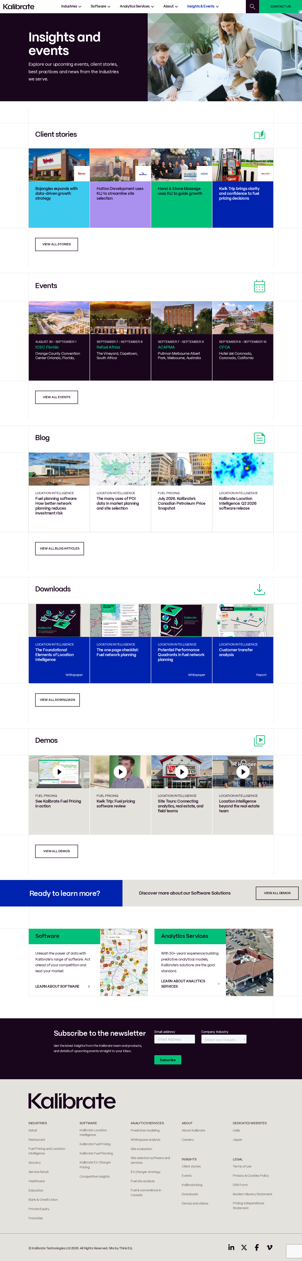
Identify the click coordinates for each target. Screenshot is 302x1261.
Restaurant (37, 1139)
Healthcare (37, 1181)
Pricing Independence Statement (248, 1206)
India (236, 1130)
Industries (69, 6)
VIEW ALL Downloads (57, 700)
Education (36, 1190)
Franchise (36, 1218)
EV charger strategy (146, 1172)
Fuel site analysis (143, 1181)
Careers (188, 1139)
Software (98, 6)
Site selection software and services (150, 1161)
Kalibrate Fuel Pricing (95, 1144)
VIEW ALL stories (56, 244)
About (168, 6)
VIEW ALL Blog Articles (59, 548)
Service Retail (38, 1172)
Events (187, 1175)
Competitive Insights (94, 1176)
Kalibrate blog (192, 1185)
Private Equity (39, 1209)
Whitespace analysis (145, 1139)
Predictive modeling (145, 1130)
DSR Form (240, 1185)
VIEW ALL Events (56, 397)
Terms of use (242, 1166)
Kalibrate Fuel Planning (96, 1153)
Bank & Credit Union (43, 1199)
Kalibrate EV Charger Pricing (95, 1165)
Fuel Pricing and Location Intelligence (47, 1151)
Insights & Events (200, 6)
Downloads (190, 1194)
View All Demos (277, 893)
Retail (33, 1130)
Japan (237, 1139)
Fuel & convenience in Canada (146, 1193)
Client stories (191, 1166)
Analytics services (135, 6)
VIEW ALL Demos (56, 851)
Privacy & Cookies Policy (251, 1175)
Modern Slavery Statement (252, 1194)
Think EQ (125, 1248)
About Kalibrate (193, 1130)
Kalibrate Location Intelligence (93, 1133)
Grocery (35, 1162)
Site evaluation (141, 1149)
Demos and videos (195, 1203)
